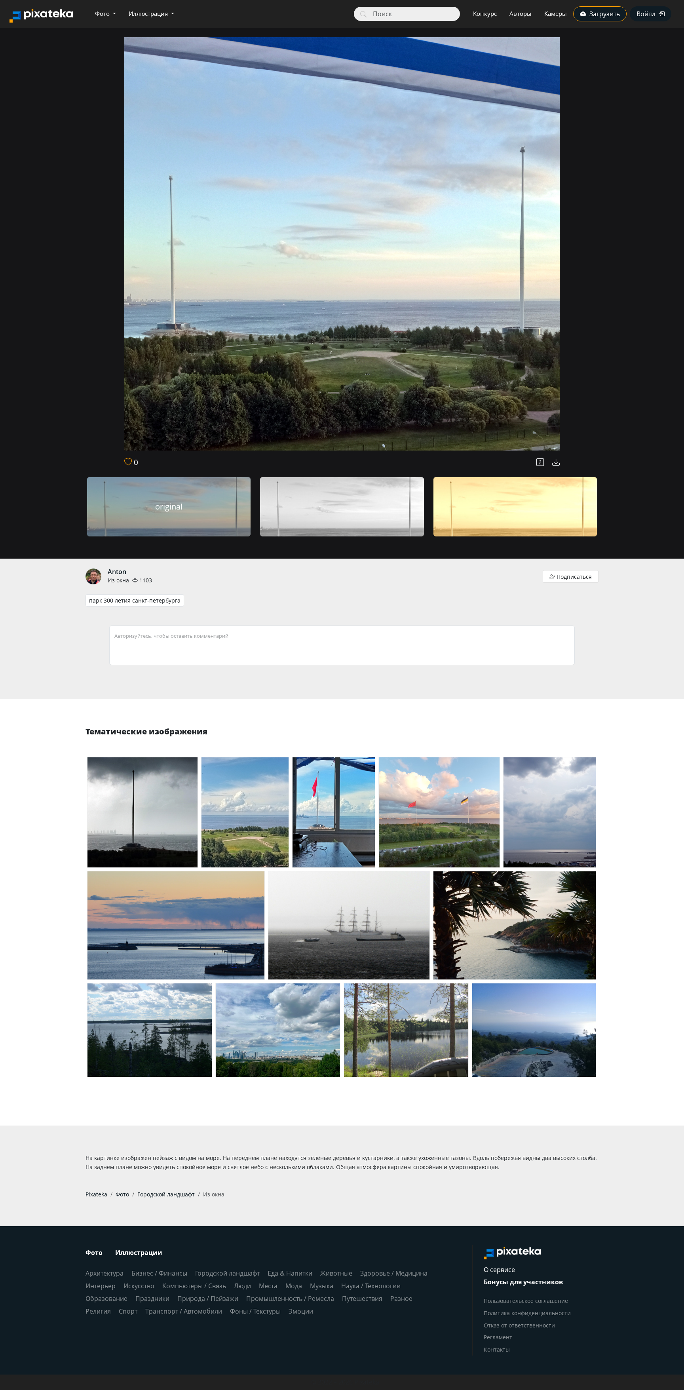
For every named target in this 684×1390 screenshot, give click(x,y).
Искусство (139, 1286)
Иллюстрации (138, 1252)
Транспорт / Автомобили (183, 1311)
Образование (106, 1298)
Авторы (520, 13)
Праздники (152, 1298)
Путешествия (362, 1298)
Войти (645, 14)
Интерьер (101, 1286)
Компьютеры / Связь (194, 1286)
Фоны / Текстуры (255, 1311)
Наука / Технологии (371, 1286)
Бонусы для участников (523, 1282)
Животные (336, 1273)
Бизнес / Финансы (159, 1273)
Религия (98, 1311)
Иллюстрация (149, 13)
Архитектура (105, 1273)
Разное (401, 1298)
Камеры (555, 13)
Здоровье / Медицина (394, 1273)
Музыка (321, 1286)
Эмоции (301, 1311)
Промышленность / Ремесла (290, 1298)
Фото (103, 13)
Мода (293, 1286)
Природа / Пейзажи (207, 1298)
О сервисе (499, 1269)
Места (268, 1286)
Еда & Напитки (290, 1273)
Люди (242, 1286)
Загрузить (604, 14)
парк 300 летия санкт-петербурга (134, 600)
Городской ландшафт (227, 1273)
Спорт (128, 1311)
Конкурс (485, 13)
